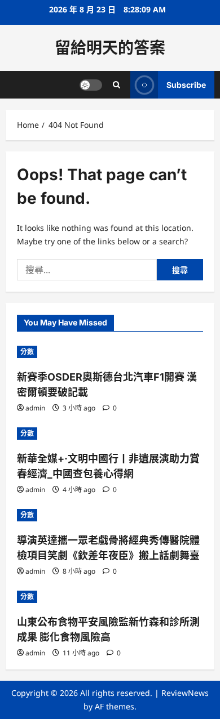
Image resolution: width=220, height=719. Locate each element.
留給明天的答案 (110, 47)
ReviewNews (185, 692)
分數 (27, 351)
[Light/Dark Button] (91, 85)
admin (35, 408)
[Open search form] (116, 85)
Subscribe (186, 85)
